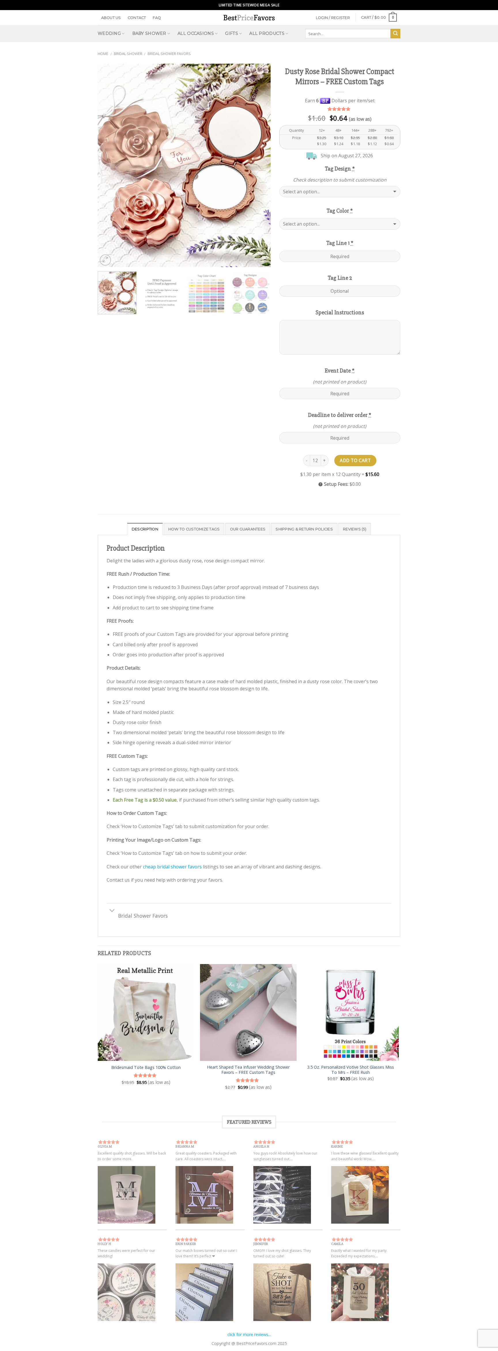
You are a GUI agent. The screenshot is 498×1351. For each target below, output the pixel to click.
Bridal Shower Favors (169, 53)
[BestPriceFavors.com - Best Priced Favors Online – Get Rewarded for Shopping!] (249, 17)
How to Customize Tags (194, 529)
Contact (137, 18)
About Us (111, 18)
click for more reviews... (249, 1334)
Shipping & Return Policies (304, 529)
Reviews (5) (354, 529)
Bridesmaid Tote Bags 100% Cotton (146, 1067)
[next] (260, 165)
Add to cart (355, 460)
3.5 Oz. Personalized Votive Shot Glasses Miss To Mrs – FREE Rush (350, 1070)
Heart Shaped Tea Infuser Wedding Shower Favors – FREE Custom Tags (248, 1070)
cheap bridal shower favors (172, 866)
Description (145, 529)
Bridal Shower (128, 53)
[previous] (108, 165)
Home (103, 53)
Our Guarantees (248, 529)
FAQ (157, 18)
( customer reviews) (339, 109)
